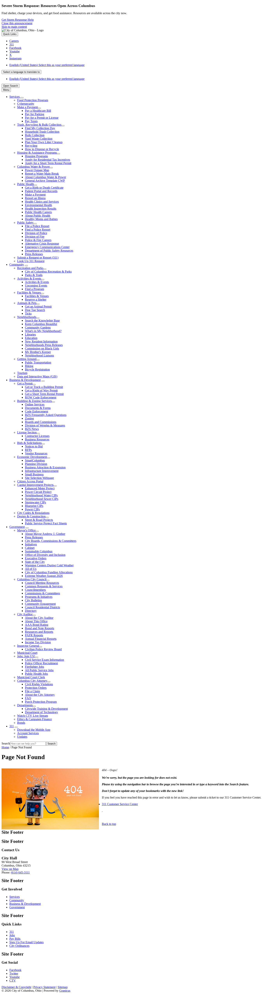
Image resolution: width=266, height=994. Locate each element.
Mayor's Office (26, 530)
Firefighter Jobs (34, 666)
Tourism (22, 373)
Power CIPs (32, 509)
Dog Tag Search (35, 310)
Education (31, 338)
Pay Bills (14, 938)
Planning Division (36, 464)
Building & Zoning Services (34, 401)
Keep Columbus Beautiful (41, 324)
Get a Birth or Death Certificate (44, 187)
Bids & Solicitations (29, 443)
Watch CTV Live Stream (32, 715)
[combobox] (21, 72)
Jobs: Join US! (26, 656)
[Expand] (22, 97)
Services (14, 896)
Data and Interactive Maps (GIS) (37, 376)
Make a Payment (27, 107)
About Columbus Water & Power (45, 177)
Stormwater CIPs (35, 502)
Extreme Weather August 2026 (44, 575)
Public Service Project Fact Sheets (46, 523)
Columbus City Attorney (32, 680)
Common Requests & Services (44, 586)
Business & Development (25, 380)
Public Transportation (38, 362)
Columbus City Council (31, 579)
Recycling (31, 145)
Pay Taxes (31, 121)
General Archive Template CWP (45, 180)
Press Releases (34, 254)
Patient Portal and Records (41, 191)
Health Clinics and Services (42, 201)
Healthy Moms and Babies (41, 219)
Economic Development (32, 457)
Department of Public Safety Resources (49, 250)
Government (17, 526)
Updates (22, 736)
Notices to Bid (34, 446)
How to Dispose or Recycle (42, 149)
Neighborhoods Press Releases (44, 345)
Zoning (29, 418)
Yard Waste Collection (38, 138)
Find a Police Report (37, 229)
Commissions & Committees (42, 593)
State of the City (35, 561)
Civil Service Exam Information (44, 659)
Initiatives (31, 544)
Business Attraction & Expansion (45, 467)
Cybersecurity (25, 103)
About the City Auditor (39, 617)
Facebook (15, 970)
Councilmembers (35, 589)
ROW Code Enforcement (40, 397)
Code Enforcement (36, 411)
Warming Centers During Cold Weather (49, 565)
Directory (31, 610)
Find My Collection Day (40, 128)
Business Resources (37, 439)
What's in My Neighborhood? (43, 331)
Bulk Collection (34, 135)
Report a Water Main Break (42, 173)
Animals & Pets (26, 303)
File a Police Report (37, 226)
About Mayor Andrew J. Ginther (45, 533)
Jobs (12, 935)
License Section (27, 432)
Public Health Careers (38, 212)
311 (11, 726)
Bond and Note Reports (39, 628)
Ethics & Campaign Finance (34, 719)
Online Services (34, 404)
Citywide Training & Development (46, 708)
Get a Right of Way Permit (41, 390)
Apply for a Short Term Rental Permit (48, 163)
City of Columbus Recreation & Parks (48, 271)
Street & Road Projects (39, 519)
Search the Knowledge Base (42, 320)
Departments (25, 705)
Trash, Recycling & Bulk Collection (39, 124)
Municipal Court (27, 652)
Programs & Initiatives (38, 596)
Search (6, 743)
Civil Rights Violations (39, 684)
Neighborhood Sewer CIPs (41, 498)
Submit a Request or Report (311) (37, 257)
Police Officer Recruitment (41, 663)
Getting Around (26, 359)
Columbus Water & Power (33, 166)
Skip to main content (14, 26)
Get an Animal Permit (38, 306)
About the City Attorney (40, 694)
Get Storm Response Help (18, 19)
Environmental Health (38, 205)
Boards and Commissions (40, 422)
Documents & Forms (38, 408)
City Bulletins (33, 600)
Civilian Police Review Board (43, 649)
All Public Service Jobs (39, 670)
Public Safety (25, 222)
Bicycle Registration (37, 369)
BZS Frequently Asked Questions (45, 415)
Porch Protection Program (41, 701)
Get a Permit (25, 383)
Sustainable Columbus (38, 551)
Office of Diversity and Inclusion (45, 554)
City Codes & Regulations (33, 512)
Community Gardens (38, 327)
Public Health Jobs (36, 673)
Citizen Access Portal (30, 481)
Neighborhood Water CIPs (41, 495)
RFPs (28, 450)
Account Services (28, 733)
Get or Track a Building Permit (44, 387)
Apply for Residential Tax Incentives (47, 159)
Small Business (34, 474)
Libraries (30, 334)
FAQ (28, 698)
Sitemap (63, 987)
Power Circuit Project (38, 492)
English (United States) (47, 65)
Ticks (28, 313)
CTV (12, 980)
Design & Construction (31, 516)
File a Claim (32, 691)
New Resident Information (41, 341)
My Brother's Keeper (38, 352)
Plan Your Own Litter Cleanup (44, 142)
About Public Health (37, 215)
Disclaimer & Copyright (16, 987)
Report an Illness (35, 198)
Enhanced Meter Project (40, 488)
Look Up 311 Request (30, 261)
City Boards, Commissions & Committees (50, 540)
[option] (136, 65)
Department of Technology (41, 712)
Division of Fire (34, 236)
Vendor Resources (36, 453)
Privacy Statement (44, 987)
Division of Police (36, 233)
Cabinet (29, 547)
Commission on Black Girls (42, 348)
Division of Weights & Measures (45, 425)
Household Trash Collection (42, 131)
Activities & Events (29, 278)
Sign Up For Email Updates (26, 942)
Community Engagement (40, 603)
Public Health (25, 184)
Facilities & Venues (29, 292)
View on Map (10, 869)
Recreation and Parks (30, 268)
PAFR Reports (34, 635)
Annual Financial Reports (40, 638)
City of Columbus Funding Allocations (49, 572)
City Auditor (25, 614)
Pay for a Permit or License (41, 117)
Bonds (21, 722)
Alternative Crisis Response (42, 243)
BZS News (32, 429)
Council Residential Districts (42, 607)
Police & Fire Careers (38, 240)
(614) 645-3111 (20, 872)
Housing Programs (36, 156)
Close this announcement (17, 23)
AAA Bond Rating (36, 624)
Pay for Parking (34, 114)
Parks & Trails (33, 275)
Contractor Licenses (37, 436)
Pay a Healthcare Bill (38, 110)
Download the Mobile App (33, 729)
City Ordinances (19, 945)
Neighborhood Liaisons (39, 355)
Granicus (64, 990)
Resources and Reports (39, 631)
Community (16, 264)
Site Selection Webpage (39, 478)
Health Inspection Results (40, 208)
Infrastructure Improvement (41, 471)
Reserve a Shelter (35, 299)
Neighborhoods (26, 317)
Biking (29, 366)
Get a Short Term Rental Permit (44, 394)
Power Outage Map (37, 170)
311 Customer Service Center (120, 804)
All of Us (30, 568)
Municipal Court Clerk (31, 677)
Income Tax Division (38, 642)
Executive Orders (35, 558)
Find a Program (34, 289)
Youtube (14, 977)
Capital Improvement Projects (35, 485)
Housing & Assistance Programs (37, 152)
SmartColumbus (35, 460)
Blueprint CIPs (34, 505)
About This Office (36, 621)
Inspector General (28, 645)
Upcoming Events (36, 285)
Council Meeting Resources (42, 582)
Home (5, 747)
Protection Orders (36, 687)
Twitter (13, 973)
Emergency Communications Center (47, 247)
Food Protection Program (32, 100)
